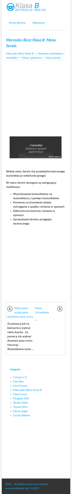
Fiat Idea (18, 381)
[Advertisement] (36, 97)
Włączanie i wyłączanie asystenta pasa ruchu (20, 312)
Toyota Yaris (20, 407)
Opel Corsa (20, 394)
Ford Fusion (20, 385)
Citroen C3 (20, 377)
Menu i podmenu (31, 57)
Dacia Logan (20, 411)
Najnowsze (38, 22)
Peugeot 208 (21, 398)
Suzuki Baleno (21, 415)
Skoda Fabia (20, 402)
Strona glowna (17, 22)
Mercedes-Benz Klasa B (20, 53)
